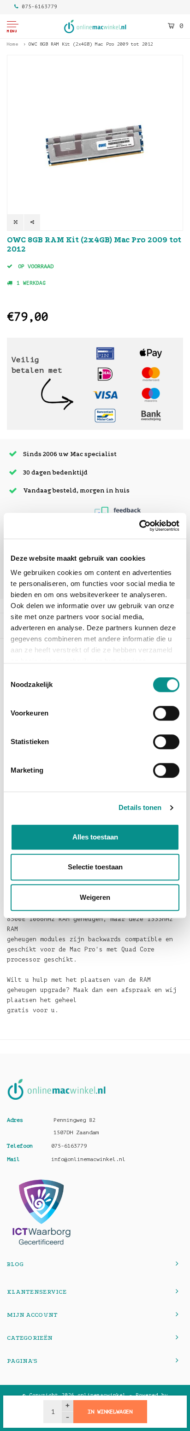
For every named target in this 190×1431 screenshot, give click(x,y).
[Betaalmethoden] (105, 353)
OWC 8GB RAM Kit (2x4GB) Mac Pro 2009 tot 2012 (91, 44)
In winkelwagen (110, 1411)
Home (12, 44)
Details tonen (140, 807)
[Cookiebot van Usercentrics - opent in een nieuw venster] (139, 526)
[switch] (166, 713)
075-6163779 (39, 7)
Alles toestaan (95, 837)
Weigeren (95, 897)
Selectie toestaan (95, 867)
